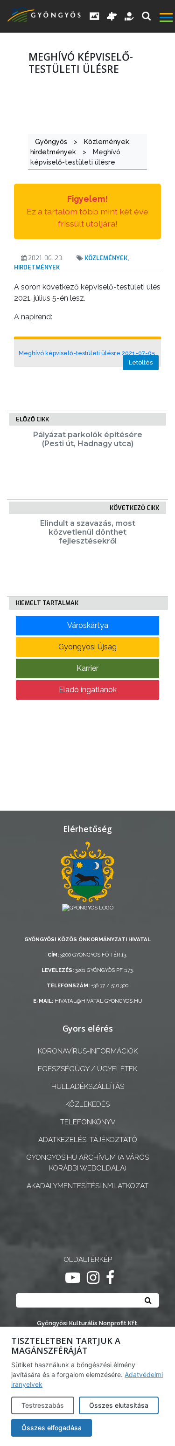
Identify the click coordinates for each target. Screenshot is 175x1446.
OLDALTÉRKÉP (87, 1259)
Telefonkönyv (87, 1122)
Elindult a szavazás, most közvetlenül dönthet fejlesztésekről (87, 532)
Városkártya (87, 625)
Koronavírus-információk (88, 1051)
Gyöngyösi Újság (87, 646)
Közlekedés (87, 1104)
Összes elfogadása (51, 1428)
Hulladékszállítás (87, 1086)
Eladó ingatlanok (88, 689)
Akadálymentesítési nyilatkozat (87, 1186)
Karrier (87, 668)
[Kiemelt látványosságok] (112, 16)
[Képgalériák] (95, 16)
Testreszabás (42, 1405)
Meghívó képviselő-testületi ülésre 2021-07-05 (87, 353)
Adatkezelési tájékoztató (87, 1140)
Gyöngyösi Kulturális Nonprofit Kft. (88, 1323)
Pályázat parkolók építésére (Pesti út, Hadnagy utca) (87, 439)
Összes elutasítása (118, 1405)
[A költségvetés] (130, 16)
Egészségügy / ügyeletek (87, 1069)
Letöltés (141, 362)
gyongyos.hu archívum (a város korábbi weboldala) (87, 1162)
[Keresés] (146, 16)
